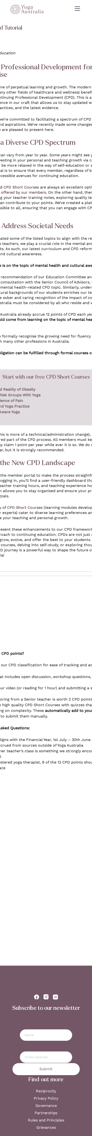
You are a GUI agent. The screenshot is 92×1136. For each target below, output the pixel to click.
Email (46, 1044)
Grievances (46, 1127)
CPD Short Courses (21, 187)
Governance (46, 1105)
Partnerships (46, 1113)
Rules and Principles (46, 1120)
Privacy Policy (46, 1098)
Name (46, 1022)
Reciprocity (46, 1091)
